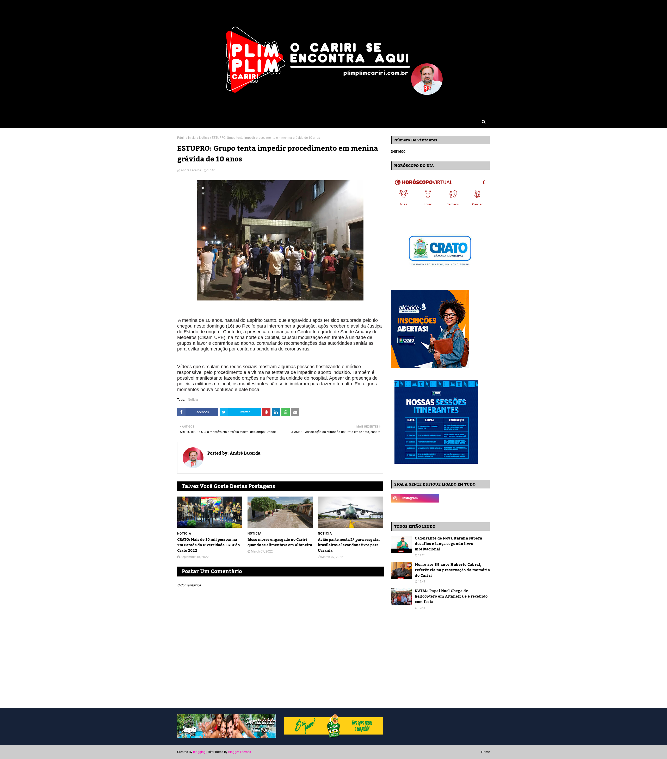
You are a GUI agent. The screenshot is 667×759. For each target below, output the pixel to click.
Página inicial (186, 138)
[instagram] (415, 498)
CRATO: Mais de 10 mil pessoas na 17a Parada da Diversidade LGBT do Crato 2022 (208, 545)
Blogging (199, 752)
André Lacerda (191, 170)
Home (485, 752)
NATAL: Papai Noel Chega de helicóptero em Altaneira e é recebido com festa (451, 596)
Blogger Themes (239, 752)
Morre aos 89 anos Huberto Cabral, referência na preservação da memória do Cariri (452, 570)
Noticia (204, 138)
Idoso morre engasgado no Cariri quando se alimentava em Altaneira (280, 542)
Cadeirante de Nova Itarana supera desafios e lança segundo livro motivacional (448, 544)
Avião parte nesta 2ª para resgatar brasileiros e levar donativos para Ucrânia (349, 545)
